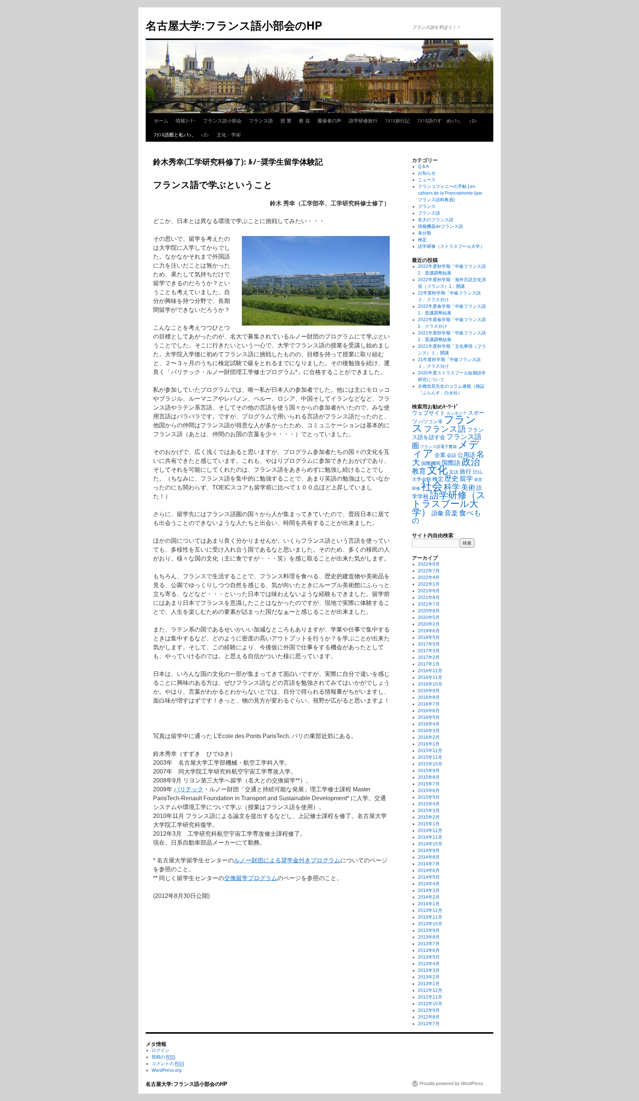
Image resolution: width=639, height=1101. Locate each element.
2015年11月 (430, 757)
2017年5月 (429, 644)
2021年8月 (429, 597)
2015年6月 (429, 790)
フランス (427, 206)
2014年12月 (430, 830)
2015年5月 (429, 797)
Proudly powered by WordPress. (451, 1083)
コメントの (168, 1063)
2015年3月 (429, 810)
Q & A (423, 166)
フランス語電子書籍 (438, 446)
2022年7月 (429, 570)
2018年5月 (429, 637)
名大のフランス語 (435, 219)
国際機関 (430, 463)
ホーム (161, 120)
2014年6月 (429, 870)
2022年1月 (429, 584)
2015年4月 (429, 804)
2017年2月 (429, 657)
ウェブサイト (428, 413)
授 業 (285, 120)
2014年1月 (429, 903)
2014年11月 (430, 837)
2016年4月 (429, 724)
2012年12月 (430, 990)
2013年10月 (430, 923)
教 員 (304, 120)
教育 (419, 471)
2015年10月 (430, 764)
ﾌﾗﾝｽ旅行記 (397, 120)
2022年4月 (429, 577)
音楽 (451, 513)
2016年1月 (429, 744)
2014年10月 (430, 843)
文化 (437, 470)
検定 (422, 239)
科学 (452, 487)
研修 (416, 488)
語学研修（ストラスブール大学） (451, 246)
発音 (478, 479)
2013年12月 (430, 910)
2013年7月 (429, 943)
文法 (454, 472)
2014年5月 (429, 877)
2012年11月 (430, 997)
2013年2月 (429, 977)
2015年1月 (429, 823)
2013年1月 (429, 983)
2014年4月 (429, 883)
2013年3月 (429, 970)
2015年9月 (429, 770)
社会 (432, 486)
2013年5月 (429, 957)
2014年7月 (429, 863)
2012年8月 (429, 1017)
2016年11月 (430, 677)
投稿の (163, 1057)
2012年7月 (429, 1023)
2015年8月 (429, 777)
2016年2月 (429, 737)
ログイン (160, 1050)
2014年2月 (429, 897)
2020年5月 (429, 617)
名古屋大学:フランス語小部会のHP (234, 25)
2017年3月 (429, 650)
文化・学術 (229, 134)
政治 (471, 462)
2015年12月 (430, 750)
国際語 (451, 463)
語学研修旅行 (363, 120)
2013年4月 (429, 963)
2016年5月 (429, 717)
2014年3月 (429, 890)
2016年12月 (430, 670)
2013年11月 (430, 917)
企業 (440, 455)
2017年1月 (429, 664)
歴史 (451, 478)
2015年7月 (429, 784)
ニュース (427, 179)
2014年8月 (429, 857)
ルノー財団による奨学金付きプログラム (287, 860)
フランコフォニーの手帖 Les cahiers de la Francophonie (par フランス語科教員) (450, 193)
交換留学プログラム (250, 878)
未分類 (424, 233)
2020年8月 (429, 610)
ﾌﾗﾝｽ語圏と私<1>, (173, 134)
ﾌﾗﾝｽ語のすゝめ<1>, (439, 120)
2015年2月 (429, 817)
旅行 (465, 471)
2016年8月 (429, 697)
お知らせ (427, 173)
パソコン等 (431, 421)
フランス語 (261, 120)
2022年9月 (429, 564)
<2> (473, 120)
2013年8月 (429, 937)
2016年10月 (430, 684)
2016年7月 (429, 704)
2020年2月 (429, 624)
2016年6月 (429, 710)
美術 (468, 487)
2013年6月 (429, 950)
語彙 (437, 513)
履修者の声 (329, 120)
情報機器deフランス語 (440, 226)
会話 (451, 455)
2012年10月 (430, 1003)
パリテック (188, 789)
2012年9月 (429, 1010)
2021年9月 (429, 590)
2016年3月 (429, 730)
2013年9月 (429, 930)
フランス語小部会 (222, 120)
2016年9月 (429, 690)
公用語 (466, 454)
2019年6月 (429, 630)
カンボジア (456, 413)
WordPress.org (167, 1070)
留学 (466, 478)
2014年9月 (429, 850)
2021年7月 (429, 604)
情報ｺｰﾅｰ (186, 120)
